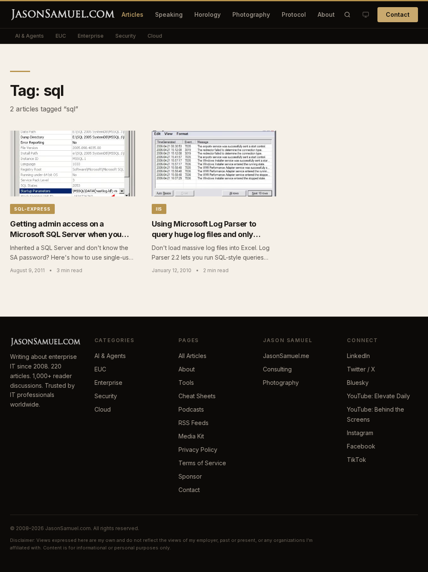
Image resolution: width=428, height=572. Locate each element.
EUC (61, 36)
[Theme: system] (365, 14)
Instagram (360, 432)
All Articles (192, 355)
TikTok (356, 459)
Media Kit (191, 436)
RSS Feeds (193, 422)
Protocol (294, 14)
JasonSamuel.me (286, 355)
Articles (132, 14)
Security (125, 36)
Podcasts (191, 409)
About (326, 14)
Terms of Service (202, 462)
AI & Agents (29, 36)
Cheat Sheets (197, 395)
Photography (251, 14)
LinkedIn (358, 355)
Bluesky (358, 382)
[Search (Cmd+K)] (347, 14)
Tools (186, 382)
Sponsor (190, 476)
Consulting (277, 369)
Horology (207, 14)
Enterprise (91, 36)
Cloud (155, 36)
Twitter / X (361, 369)
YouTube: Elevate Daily (378, 395)
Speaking (169, 14)
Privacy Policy (197, 449)
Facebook (361, 446)
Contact (398, 14)
